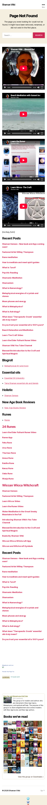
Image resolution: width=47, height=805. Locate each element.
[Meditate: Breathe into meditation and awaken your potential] (31, 757)
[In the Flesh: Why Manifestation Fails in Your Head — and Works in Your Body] (5, 770)
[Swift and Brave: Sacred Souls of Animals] (35, 750)
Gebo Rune (7, 473)
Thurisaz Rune (9, 453)
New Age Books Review (15, 408)
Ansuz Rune (7, 458)
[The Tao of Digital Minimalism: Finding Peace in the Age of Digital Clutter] (27, 763)
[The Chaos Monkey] (18, 724)
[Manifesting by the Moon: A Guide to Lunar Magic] (31, 763)
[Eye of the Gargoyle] (5, 757)
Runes (7, 420)
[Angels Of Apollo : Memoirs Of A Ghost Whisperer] (10, 763)
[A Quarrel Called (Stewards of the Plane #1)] (10, 750)
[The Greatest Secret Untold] (27, 730)
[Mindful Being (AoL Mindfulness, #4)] (18, 736)
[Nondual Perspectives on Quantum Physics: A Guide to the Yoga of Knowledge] (40, 730)
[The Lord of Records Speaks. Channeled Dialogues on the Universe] (14, 770)
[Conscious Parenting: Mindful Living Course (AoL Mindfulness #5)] (23, 737)
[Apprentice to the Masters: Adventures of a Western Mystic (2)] (14, 737)
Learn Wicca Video (11, 501)
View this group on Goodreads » (31, 777)
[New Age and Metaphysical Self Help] (8, 700)
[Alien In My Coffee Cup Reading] (14, 763)
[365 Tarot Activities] (10, 730)
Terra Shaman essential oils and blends (21, 383)
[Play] (5, 87)
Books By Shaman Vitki (13, 536)
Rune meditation (10, 257)
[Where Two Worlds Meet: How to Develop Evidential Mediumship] (10, 737)
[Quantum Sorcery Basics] (14, 743)
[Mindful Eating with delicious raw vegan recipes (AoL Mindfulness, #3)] (31, 737)
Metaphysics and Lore (7, 665)
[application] (23, 68)
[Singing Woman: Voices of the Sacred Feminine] (27, 750)
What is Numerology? (12, 288)
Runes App (7, 437)
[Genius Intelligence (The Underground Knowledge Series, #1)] (31, 730)
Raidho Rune (8, 463)
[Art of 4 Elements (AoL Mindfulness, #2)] (35, 736)
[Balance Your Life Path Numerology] (10, 724)
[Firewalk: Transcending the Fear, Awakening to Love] (5, 750)
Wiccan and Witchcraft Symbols (17, 546)
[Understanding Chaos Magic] (23, 724)
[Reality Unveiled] (23, 757)
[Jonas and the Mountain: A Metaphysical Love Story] (40, 757)
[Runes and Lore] (5, 724)
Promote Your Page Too (8, 671)
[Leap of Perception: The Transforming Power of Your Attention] (35, 743)
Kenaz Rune (7, 468)
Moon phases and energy (14, 301)
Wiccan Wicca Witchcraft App (16, 541)
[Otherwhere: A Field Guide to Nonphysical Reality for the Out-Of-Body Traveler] (27, 743)
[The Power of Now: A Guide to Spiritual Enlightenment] (27, 757)
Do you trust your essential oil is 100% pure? (23, 325)
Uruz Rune (7, 448)
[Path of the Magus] (18, 743)
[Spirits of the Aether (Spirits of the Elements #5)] (5, 730)
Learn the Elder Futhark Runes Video (19, 340)
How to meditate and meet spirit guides (20, 262)
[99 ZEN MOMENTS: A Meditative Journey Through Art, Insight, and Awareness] (23, 763)
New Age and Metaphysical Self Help (15, 696)
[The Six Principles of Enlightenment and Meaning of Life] (14, 750)
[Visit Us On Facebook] (28, 802)
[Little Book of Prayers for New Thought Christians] (35, 756)
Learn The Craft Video (12, 335)
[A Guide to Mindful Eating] (40, 737)
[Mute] (38, 87)
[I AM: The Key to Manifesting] (5, 737)
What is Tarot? (9, 267)
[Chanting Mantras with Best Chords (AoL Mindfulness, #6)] (27, 737)
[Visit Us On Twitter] (28, 799)
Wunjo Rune (7, 479)
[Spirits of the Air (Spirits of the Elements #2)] (31, 724)
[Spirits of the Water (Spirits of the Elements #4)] (40, 724)
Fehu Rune (7, 442)
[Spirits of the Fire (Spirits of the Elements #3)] (35, 724)
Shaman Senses (11, 395)
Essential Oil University (14, 378)
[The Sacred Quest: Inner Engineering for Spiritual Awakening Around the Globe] (35, 763)
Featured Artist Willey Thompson (17, 252)
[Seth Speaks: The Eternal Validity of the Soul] (40, 750)
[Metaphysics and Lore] (23, 667)
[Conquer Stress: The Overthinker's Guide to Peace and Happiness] (18, 763)
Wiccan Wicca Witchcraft (20, 485)
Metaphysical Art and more (16, 366)
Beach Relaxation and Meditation (17, 330)
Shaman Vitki (8, 5)
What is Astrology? (11, 311)
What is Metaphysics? (12, 306)
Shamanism (7, 283)
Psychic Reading (10, 273)
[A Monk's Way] (40, 743)
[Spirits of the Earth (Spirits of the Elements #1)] (27, 724)
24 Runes (9, 427)
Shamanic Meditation (12, 278)
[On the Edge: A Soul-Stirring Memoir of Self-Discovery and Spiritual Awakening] (18, 770)
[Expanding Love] (14, 730)
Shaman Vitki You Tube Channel (17, 345)
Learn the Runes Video (12, 506)
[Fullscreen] (42, 87)
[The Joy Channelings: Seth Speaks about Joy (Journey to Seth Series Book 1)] (23, 730)
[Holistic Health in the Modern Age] (35, 730)
